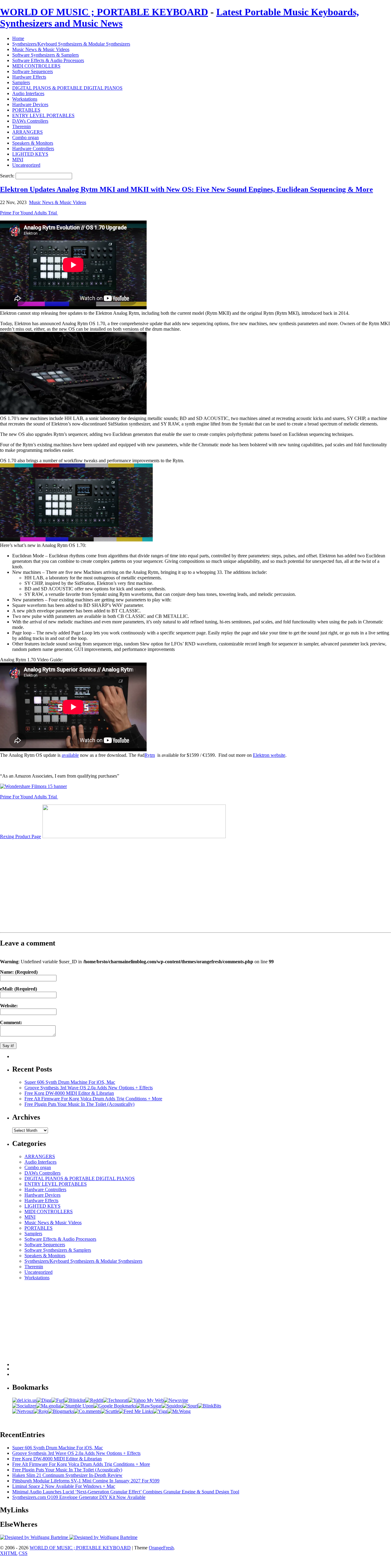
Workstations (24, 99)
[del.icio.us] (24, 1400)
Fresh (168, 1547)
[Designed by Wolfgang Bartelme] (103, 1537)
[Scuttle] (110, 1411)
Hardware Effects (29, 77)
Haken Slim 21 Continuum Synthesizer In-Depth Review (67, 1475)
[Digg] (44, 1400)
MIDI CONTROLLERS (36, 66)
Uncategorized (26, 165)
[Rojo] (41, 1411)
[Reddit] (94, 1400)
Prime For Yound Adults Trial (29, 212)
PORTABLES (26, 110)
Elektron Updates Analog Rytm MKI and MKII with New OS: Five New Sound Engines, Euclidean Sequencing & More (186, 189)
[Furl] (57, 1400)
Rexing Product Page (20, 836)
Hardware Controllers (33, 148)
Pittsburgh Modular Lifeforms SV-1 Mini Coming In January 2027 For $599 (85, 1480)
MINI (17, 159)
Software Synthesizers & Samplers (45, 55)
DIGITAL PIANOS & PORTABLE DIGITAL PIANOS (67, 88)
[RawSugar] (149, 1405)
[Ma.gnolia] (48, 1405)
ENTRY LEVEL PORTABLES (43, 115)
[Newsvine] (176, 1400)
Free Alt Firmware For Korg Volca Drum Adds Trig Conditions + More (93, 1098)
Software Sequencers (32, 71)
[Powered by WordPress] (34, 1537)
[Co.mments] (87, 1411)
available (70, 755)
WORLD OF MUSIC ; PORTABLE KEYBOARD (104, 11)
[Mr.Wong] (179, 1411)
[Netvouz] (23, 1411)
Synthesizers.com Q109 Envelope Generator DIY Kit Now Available (78, 1497)
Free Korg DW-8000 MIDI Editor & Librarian (69, 1093)
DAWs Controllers (30, 121)
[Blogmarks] (61, 1411)
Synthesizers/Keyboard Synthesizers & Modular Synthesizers (71, 43)
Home (18, 38)
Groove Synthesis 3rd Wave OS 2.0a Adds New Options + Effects (88, 1087)
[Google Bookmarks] (114, 1405)
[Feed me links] (136, 1411)
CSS (23, 1553)
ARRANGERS (27, 132)
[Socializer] (24, 1405)
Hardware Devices (30, 104)
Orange (156, 1547)
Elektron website (269, 755)
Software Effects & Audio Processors (48, 60)
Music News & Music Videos (40, 49)
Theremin (21, 126)
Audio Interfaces (28, 93)
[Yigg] (160, 1411)
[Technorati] (115, 1400)
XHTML (8, 1553)
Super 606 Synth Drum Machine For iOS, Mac (69, 1082)
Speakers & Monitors (32, 143)
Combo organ (25, 137)
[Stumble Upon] (76, 1405)
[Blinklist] (74, 1400)
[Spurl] (190, 1405)
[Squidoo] (172, 1405)
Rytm (149, 755)
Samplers (21, 82)
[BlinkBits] (209, 1405)
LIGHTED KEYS (30, 154)
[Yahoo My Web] (146, 1400)
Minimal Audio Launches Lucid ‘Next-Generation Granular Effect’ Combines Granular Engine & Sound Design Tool (125, 1491)
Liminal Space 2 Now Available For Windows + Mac (63, 1486)
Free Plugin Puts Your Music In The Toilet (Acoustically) (79, 1104)
